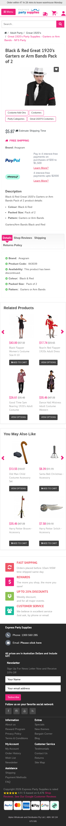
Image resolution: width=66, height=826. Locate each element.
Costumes (36, 112)
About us (10, 724)
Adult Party (16, 32)
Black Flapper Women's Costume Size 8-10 (19, 351)
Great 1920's (33, 32)
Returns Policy (12, 245)
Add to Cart (20, 362)
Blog (37, 738)
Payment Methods (15, 777)
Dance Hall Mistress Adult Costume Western (50, 406)
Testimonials (42, 748)
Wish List (10, 757)
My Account (12, 748)
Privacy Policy (13, 733)
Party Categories (16, 119)
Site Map (40, 762)
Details (7, 237)
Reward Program (15, 729)
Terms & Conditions (16, 738)
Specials (39, 724)
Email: (27, 642)
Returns (39, 757)
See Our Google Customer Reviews (35, 796)
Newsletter (11, 762)
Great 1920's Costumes (42, 119)
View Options (48, 362)
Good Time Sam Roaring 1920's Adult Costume (21, 406)
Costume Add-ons (17, 112)
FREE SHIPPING (19, 140)
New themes (42, 729)
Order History (13, 753)
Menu (9, 11)
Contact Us (41, 753)
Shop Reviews (23, 237)
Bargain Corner (43, 733)
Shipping (40, 237)
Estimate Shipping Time (32, 130)
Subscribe (13, 697)
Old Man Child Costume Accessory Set (19, 477)
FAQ (7, 781)
